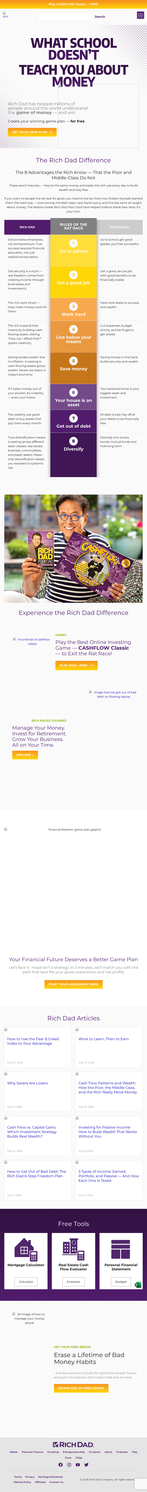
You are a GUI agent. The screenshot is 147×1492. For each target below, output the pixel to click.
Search (100, 16)
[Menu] (140, 15)
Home (14, 1452)
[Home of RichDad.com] (6, 15)
